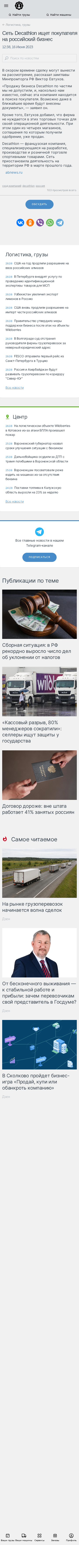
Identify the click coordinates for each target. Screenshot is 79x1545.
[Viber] (40, 222)
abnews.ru (13, 172)
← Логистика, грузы (16, 24)
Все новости (14, 387)
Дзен (6, 919)
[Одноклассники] (30, 222)
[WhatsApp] (50, 222)
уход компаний (11, 185)
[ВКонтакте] (20, 222)
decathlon (28, 185)
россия (40, 185)
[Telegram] (60, 222)
